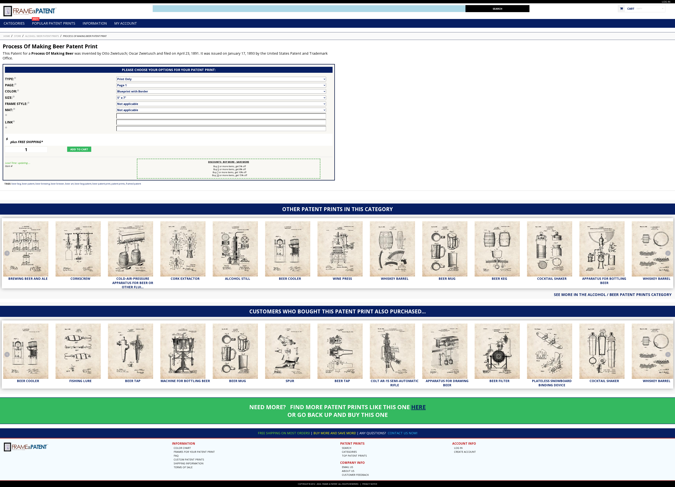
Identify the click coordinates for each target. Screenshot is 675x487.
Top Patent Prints (354, 455)
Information (95, 23)
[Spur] (290, 350)
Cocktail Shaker (552, 278)
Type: (31, 78)
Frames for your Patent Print (194, 451)
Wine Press (342, 278)
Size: (26, 97)
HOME (7, 36)
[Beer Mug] (447, 248)
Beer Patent (28, 183)
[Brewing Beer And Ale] (28, 248)
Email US (347, 467)
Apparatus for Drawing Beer (447, 383)
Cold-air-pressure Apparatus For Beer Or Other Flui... (132, 282)
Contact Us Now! (402, 433)
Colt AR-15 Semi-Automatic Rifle (395, 383)
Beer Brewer (57, 183)
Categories (14, 23)
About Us (348, 471)
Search (346, 448)
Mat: (30, 109)
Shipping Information (188, 463)
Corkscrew (80, 278)
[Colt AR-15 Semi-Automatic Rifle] (394, 350)
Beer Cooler (290, 278)
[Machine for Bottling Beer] (185, 350)
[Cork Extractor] (185, 248)
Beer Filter (499, 381)
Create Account (465, 451)
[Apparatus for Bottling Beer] (604, 248)
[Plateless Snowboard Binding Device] (552, 350)
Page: (31, 84)
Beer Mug (447, 278)
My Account (125, 23)
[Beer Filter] (499, 350)
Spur (290, 381)
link (9, 122)
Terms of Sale (183, 467)
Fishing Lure (80, 381)
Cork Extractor (185, 278)
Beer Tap (132, 381)
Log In (666, 1)
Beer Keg (16, 183)
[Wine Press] (342, 248)
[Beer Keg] (499, 248)
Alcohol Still (237, 278)
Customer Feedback (355, 474)
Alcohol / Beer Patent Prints (42, 36)
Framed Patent (133, 183)
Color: (29, 91)
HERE (418, 407)
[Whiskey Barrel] (394, 248)
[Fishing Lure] (80, 350)
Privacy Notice (369, 484)
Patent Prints (118, 183)
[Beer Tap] (133, 350)
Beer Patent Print (101, 183)
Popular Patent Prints (53, 22)
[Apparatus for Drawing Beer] (447, 350)
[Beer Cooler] (290, 248)
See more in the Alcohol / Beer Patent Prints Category (612, 294)
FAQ (176, 455)
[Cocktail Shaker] (552, 248)
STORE (17, 36)
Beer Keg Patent (83, 183)
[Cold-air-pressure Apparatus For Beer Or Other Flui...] (133, 248)
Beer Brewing (43, 183)
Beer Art (69, 183)
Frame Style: (37, 103)
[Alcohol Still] (237, 248)
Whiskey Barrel (395, 278)
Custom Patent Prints (189, 459)
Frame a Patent (329, 484)
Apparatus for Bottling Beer (604, 280)
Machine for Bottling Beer (185, 381)
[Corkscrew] (80, 248)
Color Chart (182, 448)
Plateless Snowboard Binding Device (552, 383)
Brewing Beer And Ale (28, 278)
